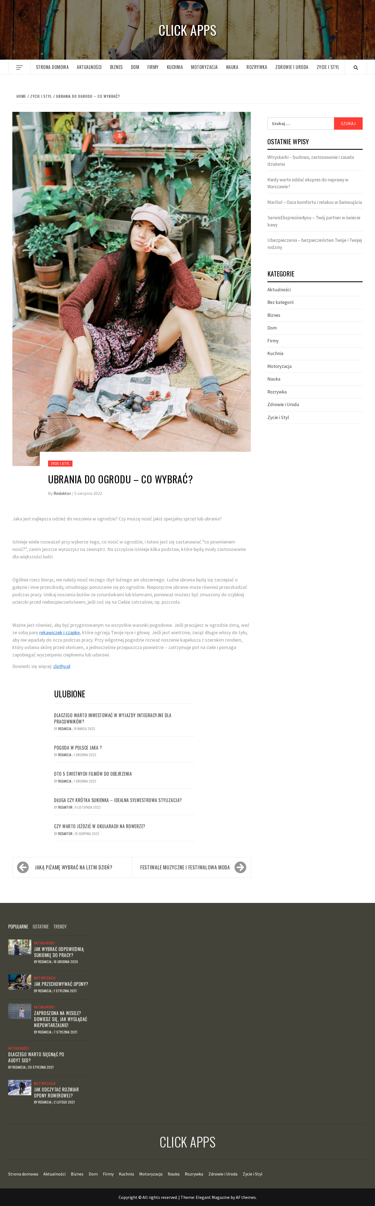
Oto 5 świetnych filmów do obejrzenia (93, 773)
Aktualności (89, 67)
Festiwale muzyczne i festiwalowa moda (185, 867)
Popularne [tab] (18, 926)
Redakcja (65, 728)
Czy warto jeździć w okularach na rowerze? (99, 826)
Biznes (116, 67)
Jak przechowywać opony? (61, 984)
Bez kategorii (280, 302)
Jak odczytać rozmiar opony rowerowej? (56, 1092)
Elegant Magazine (213, 1197)
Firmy (153, 67)
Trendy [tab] (60, 926)
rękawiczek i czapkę (59, 632)
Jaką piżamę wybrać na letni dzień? (74, 867)
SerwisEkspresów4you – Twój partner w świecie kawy (313, 221)
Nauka (232, 67)
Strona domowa (52, 67)
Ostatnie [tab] (41, 926)
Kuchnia (175, 67)
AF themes (246, 1197)
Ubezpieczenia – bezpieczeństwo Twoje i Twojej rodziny (314, 243)
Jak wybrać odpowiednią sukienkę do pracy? (59, 952)
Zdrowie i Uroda (292, 67)
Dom (135, 67)
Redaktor (63, 493)
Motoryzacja (204, 67)
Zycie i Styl (328, 67)
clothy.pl (61, 666)
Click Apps (187, 30)
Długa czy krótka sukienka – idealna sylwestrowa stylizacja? (118, 800)
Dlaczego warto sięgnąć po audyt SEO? (36, 1057)
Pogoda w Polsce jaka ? (78, 747)
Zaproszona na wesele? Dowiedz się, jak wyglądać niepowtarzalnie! (60, 1019)
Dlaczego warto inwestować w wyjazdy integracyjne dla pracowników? (112, 718)
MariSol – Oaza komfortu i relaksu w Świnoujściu (314, 202)
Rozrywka (257, 67)
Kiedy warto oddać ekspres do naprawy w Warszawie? (307, 183)
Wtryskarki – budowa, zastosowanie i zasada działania (310, 160)
